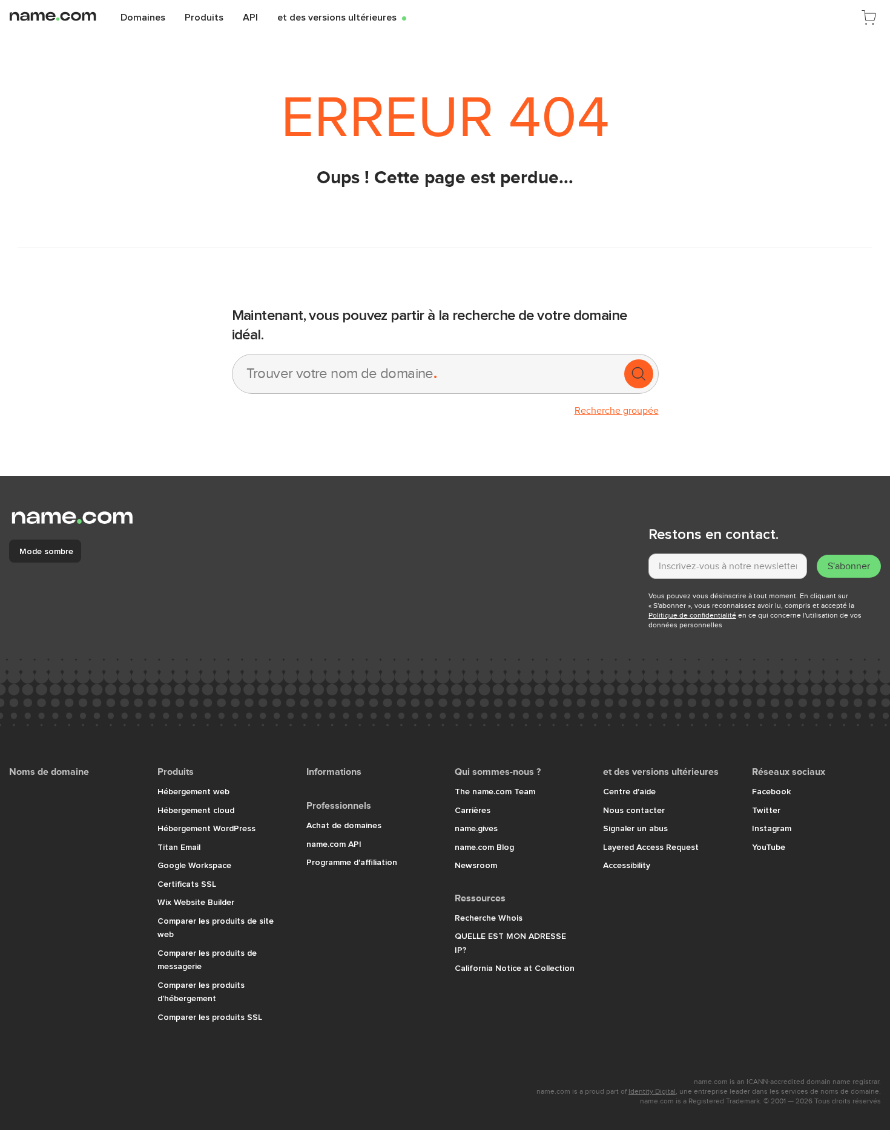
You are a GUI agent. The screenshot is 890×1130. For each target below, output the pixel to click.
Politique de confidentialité (692, 615)
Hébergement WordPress (206, 828)
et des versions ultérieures (341, 16)
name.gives (476, 828)
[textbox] (727, 566)
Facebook (771, 791)
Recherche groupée (617, 411)
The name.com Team (495, 791)
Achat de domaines (343, 825)
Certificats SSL (186, 884)
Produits (204, 16)
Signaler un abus (635, 828)
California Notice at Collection (515, 968)
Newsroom (476, 865)
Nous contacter (634, 810)
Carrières (472, 810)
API (250, 16)
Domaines (142, 16)
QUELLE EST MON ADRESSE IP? (510, 943)
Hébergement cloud (195, 810)
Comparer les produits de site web (215, 927)
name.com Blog (484, 847)
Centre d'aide (629, 791)
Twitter (766, 810)
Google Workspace (194, 865)
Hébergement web (193, 791)
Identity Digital (652, 1091)
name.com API (333, 844)
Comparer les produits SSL (209, 1017)
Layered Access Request (651, 847)
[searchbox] (427, 373)
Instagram (771, 828)
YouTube (768, 847)
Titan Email (178, 847)
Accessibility (626, 865)
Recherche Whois (488, 918)
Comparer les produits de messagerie (207, 960)
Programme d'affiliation (351, 862)
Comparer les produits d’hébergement (201, 992)
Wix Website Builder (195, 902)
